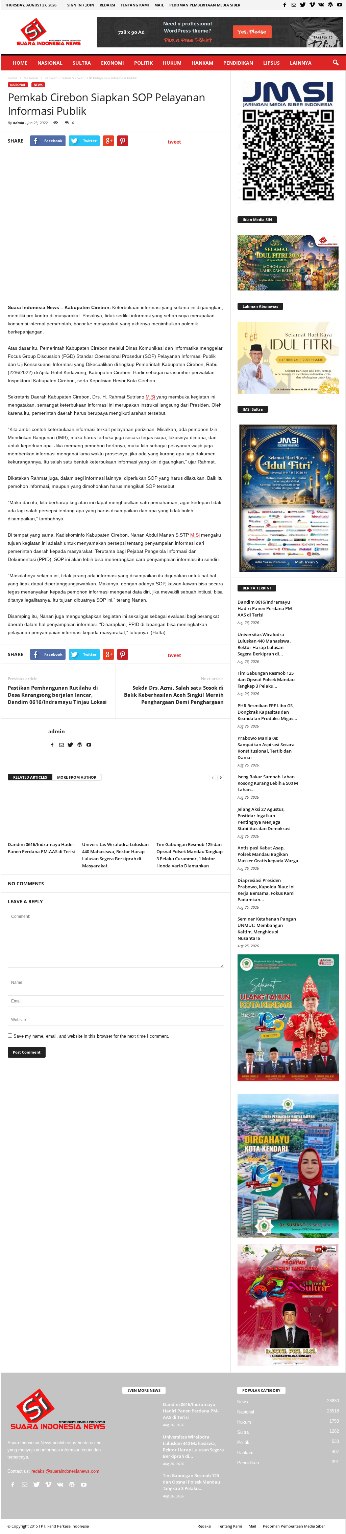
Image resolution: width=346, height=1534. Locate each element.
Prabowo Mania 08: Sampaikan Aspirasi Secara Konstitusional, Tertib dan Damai (266, 747)
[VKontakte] (321, 5)
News (38, 85)
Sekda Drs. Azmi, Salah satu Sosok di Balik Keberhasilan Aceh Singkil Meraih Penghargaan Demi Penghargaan (174, 694)
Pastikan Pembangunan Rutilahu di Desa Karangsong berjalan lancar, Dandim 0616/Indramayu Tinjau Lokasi (57, 694)
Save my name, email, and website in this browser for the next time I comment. (91, 1036)
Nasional (50, 63)
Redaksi (107, 4)
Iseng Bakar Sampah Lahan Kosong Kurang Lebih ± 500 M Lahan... (268, 783)
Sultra (82, 63)
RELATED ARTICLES (30, 777)
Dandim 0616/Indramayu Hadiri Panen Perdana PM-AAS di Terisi (265, 608)
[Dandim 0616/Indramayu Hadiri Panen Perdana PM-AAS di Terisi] (41, 812)
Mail (159, 4)
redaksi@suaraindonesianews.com (65, 1471)
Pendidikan (238, 63)
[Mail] (294, 5)
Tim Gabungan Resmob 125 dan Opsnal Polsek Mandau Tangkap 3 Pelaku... (266, 679)
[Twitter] (303, 5)
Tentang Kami (135, 4)
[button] (335, 63)
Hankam (202, 63)
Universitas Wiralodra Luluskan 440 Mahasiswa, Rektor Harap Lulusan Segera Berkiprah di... (264, 644)
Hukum (172, 63)
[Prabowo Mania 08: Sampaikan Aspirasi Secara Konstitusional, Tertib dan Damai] (322, 747)
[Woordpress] (330, 5)
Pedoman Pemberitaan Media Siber (204, 4)
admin (18, 122)
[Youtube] (340, 5)
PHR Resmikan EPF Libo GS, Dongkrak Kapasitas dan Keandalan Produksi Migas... (267, 712)
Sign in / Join (80, 4)
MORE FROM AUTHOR (76, 777)
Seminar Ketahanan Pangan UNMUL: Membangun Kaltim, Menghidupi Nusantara (267, 928)
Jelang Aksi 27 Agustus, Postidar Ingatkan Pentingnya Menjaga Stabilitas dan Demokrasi (264, 818)
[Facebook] (285, 5)
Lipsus (271, 63)
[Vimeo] (312, 5)
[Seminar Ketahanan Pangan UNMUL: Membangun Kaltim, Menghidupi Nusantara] (322, 928)
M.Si (150, 396)
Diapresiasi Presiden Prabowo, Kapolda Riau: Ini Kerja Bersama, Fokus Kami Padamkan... (266, 890)
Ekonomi (112, 63)
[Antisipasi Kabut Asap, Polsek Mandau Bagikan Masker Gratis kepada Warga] (322, 857)
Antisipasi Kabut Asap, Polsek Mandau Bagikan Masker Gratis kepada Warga (268, 854)
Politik (143, 63)
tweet (174, 141)
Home (20, 63)
